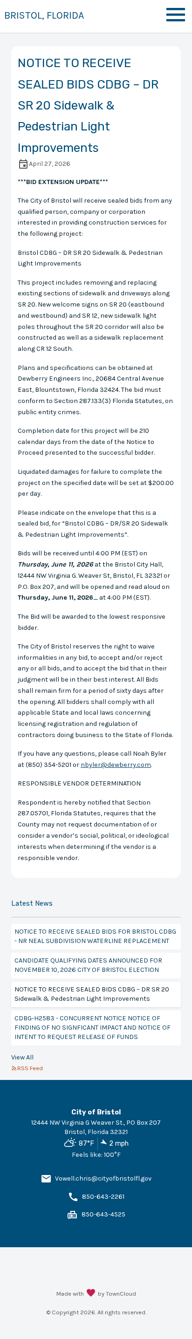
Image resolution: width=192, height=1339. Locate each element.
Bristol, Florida (44, 15)
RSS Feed (30, 1068)
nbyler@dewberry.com (116, 765)
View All (22, 1057)
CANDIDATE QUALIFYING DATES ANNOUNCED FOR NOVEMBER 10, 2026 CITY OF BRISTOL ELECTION (88, 965)
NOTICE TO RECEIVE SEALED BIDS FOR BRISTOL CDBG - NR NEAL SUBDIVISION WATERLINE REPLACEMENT (95, 936)
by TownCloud (117, 1293)
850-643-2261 (103, 1197)
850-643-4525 (103, 1214)
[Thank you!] (91, 1293)
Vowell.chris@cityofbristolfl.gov (103, 1178)
